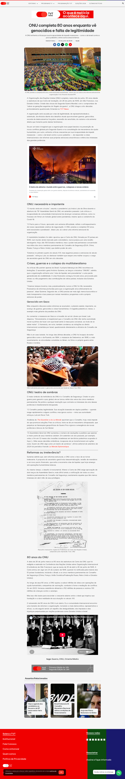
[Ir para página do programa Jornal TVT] (62, 672)
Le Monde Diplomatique (59, 446)
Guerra (55, 659)
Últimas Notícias (95, 3)
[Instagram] (93, 740)
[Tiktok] (101, 740)
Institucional (9, 739)
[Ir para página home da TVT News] (62, 18)
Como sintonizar (11, 749)
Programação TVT (65, 3)
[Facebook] (98, 740)
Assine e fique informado (98, 760)
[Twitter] (96, 740)
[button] (123, 3)
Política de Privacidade (14, 759)
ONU (61, 659)
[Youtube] (87, 740)
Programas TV (46, 3)
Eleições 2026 (81, 3)
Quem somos (9, 754)
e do (49, 420)
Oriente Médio (72, 659)
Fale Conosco (10, 744)
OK (61, 772)
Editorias (32, 3)
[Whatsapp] (90, 740)
